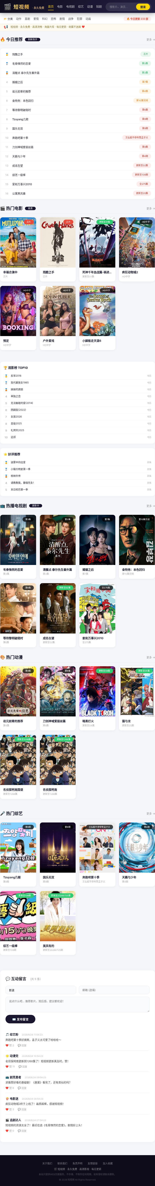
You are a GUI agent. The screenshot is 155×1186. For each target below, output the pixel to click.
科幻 (44, 18)
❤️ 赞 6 (9, 1087)
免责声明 (77, 1163)
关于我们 (47, 1163)
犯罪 (79, 18)
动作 (18, 18)
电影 (60, 6)
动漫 (90, 6)
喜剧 (27, 18)
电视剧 (70, 6)
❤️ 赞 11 (10, 1066)
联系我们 (62, 1163)
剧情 (62, 18)
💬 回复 (22, 1045)
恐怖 (53, 18)
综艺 (81, 6)
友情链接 (93, 1163)
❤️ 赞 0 (9, 1130)
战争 (71, 18)
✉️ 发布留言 (20, 1019)
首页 (51, 6)
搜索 (143, 7)
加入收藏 (108, 1163)
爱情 (36, 18)
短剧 (99, 6)
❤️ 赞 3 (9, 1109)
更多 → (150, 39)
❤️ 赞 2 (9, 1045)
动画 (88, 18)
